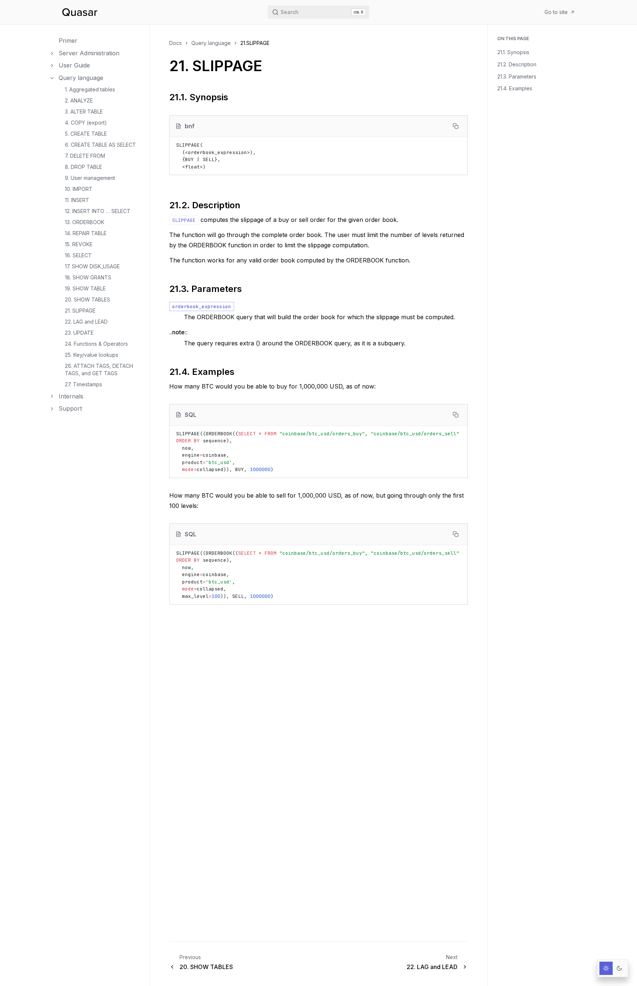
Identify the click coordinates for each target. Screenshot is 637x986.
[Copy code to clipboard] (456, 126)
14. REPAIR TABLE (86, 233)
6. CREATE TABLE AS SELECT (100, 145)
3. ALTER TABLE (84, 111)
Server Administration (89, 53)
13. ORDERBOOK (84, 222)
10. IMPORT (79, 189)
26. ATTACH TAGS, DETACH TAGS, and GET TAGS (99, 369)
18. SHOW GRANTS (88, 277)
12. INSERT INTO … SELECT (97, 211)
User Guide (74, 65)
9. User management (90, 178)
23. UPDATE (79, 333)
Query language (81, 77)
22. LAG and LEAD (86, 321)
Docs (175, 43)
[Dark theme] (619, 968)
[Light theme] (606, 968)
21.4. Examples (514, 88)
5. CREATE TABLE (86, 133)
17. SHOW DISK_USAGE (92, 266)
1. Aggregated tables (90, 89)
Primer (68, 40)
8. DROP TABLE (83, 167)
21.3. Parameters (516, 76)
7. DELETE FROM (85, 156)
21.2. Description (516, 64)
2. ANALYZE (79, 100)
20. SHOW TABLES (87, 299)
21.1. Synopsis (513, 52)
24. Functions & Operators (96, 344)
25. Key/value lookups (91, 355)
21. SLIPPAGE (80, 310)
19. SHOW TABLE (85, 288)
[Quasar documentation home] (79, 12)
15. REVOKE (79, 244)
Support (70, 408)
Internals (71, 396)
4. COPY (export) (86, 122)
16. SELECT (78, 255)
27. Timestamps (83, 384)
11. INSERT (77, 200)
